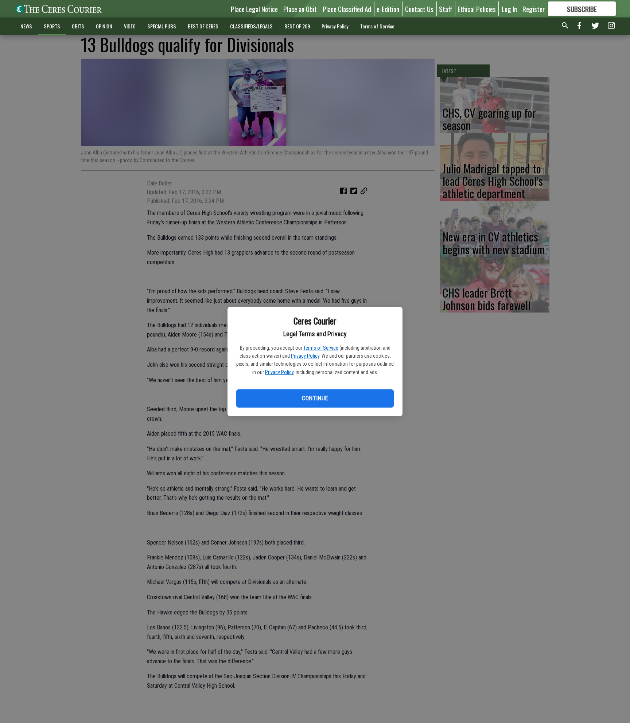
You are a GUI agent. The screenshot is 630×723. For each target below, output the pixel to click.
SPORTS (52, 26)
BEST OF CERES (203, 26)
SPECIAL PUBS (161, 26)
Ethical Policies (477, 8)
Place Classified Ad (347, 8)
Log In (509, 8)
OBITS (78, 26)
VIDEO (130, 26)
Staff (445, 8)
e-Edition (388, 8)
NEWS (26, 26)
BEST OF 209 (297, 26)
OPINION (104, 26)
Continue (315, 398)
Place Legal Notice (254, 8)
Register (533, 8)
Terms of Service (320, 348)
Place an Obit (300, 8)
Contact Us (419, 8)
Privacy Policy (305, 356)
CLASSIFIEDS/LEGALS (251, 26)
